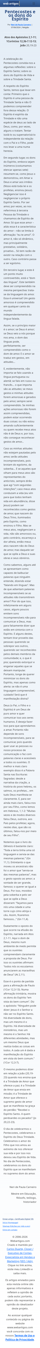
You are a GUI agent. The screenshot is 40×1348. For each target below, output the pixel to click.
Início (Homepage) (10, 1222)
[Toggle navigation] (34, 3)
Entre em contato (10, 1230)
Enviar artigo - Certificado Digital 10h (18, 1219)
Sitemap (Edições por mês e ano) (16, 1226)
